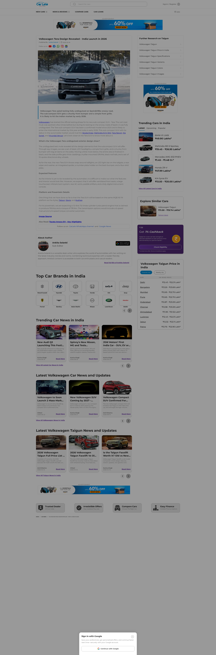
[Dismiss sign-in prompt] (108, 327)
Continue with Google (110, 649)
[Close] (132, 637)
